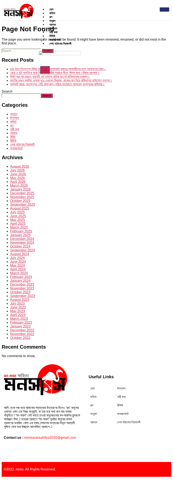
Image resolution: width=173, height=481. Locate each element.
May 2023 (17, 311)
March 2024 (19, 273)
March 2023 (19, 319)
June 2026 (18, 174)
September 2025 (22, 204)
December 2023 (22, 284)
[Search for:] (22, 50)
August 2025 (19, 208)
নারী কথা (14, 129)
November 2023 (22, 288)
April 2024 (18, 269)
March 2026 (19, 185)
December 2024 (22, 239)
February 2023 (21, 322)
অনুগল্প (13, 114)
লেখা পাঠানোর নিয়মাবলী (60, 43)
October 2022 (20, 338)
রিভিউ (13, 141)
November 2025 (22, 197)
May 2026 (17, 178)
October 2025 (20, 201)
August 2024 (19, 254)
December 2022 (22, 330)
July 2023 (17, 303)
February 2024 (21, 277)
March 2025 (19, 227)
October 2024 (20, 246)
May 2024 (17, 265)
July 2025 (17, 212)
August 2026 (19, 166)
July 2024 (17, 258)
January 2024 (20, 280)
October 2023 (20, 292)
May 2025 (17, 220)
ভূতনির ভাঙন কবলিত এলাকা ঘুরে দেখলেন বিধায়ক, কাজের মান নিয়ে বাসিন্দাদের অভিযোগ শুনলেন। (61, 80)
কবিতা (13, 121)
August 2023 (19, 299)
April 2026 (18, 182)
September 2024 (22, 250)
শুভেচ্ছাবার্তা (16, 148)
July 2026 (17, 170)
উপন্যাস (14, 118)
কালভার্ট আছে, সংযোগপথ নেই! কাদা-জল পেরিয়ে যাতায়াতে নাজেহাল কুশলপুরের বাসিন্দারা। (57, 84)
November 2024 (22, 242)
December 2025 (22, 193)
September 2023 (22, 296)
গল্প (12, 125)
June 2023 (18, 307)
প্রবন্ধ (13, 133)
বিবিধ (12, 137)
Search (7, 91)
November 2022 (22, 334)
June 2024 (18, 261)
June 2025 (18, 216)
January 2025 (20, 235)
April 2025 (18, 223)
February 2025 (21, 231)
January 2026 (20, 189)
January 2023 (20, 326)
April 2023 (18, 315)
